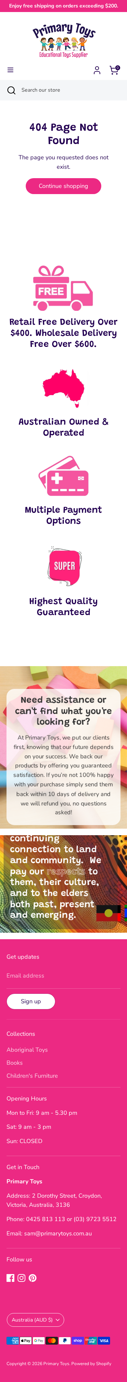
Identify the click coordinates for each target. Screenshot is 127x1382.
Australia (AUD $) (32, 1319)
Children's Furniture (32, 1076)
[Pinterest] (32, 1278)
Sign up (31, 1001)
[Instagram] (21, 1278)
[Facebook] (10, 1278)
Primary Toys (56, 1364)
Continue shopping (63, 186)
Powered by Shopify (91, 1364)
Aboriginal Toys (27, 1050)
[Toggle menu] (10, 70)
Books (15, 1063)
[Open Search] (11, 90)
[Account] (97, 68)
